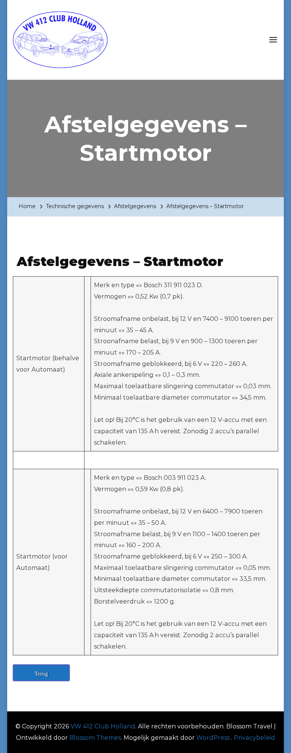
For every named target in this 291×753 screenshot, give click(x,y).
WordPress (213, 737)
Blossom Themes (95, 737)
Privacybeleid (254, 737)
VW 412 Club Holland (102, 726)
